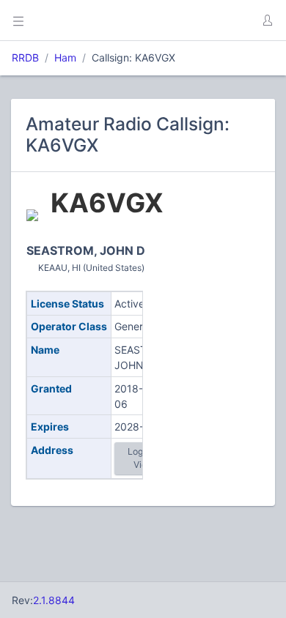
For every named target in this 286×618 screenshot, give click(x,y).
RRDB (25, 57)
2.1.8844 (54, 600)
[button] (267, 20)
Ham (65, 57)
